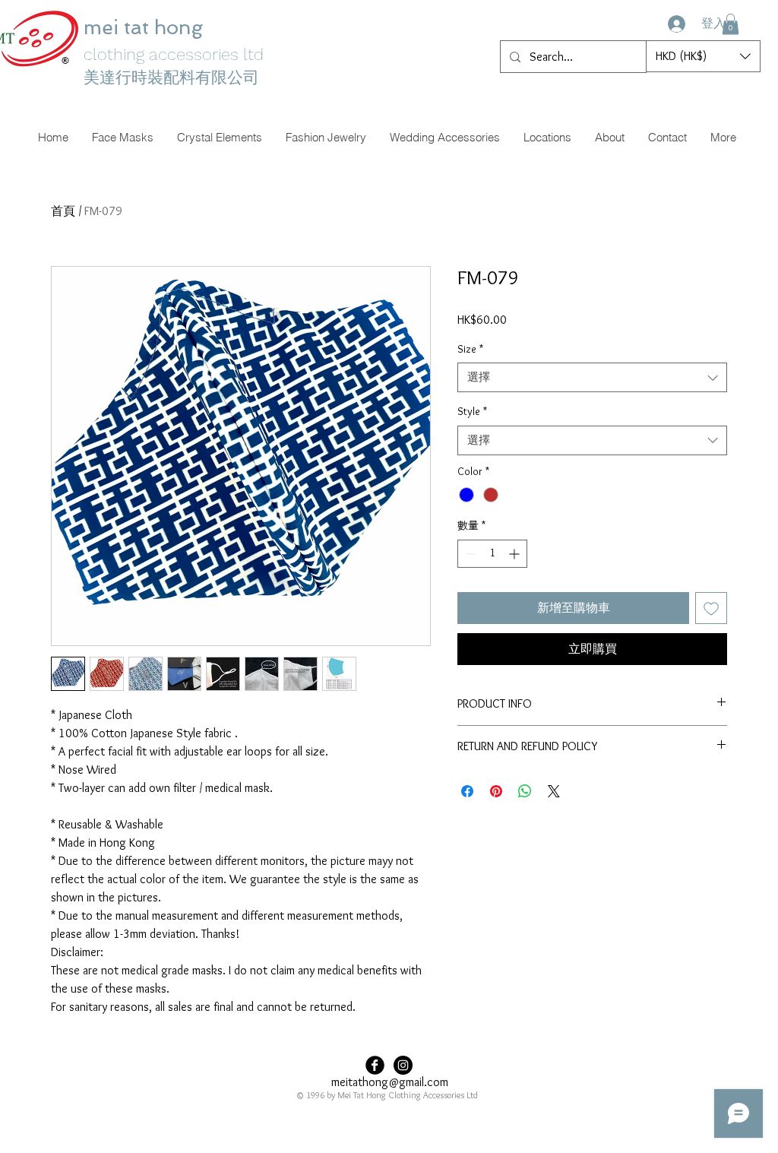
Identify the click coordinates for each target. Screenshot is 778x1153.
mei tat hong (146, 27)
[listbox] (703, 56)
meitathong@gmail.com (389, 1082)
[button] (730, 24)
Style (472, 411)
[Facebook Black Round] (374, 1065)
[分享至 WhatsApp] (525, 791)
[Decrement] (469, 553)
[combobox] (592, 377)
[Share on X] (554, 791)
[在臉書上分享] (467, 791)
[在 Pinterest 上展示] (496, 791)
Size (470, 349)
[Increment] (515, 553)
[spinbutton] (492, 553)
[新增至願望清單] (711, 608)
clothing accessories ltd (174, 54)
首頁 (63, 211)
